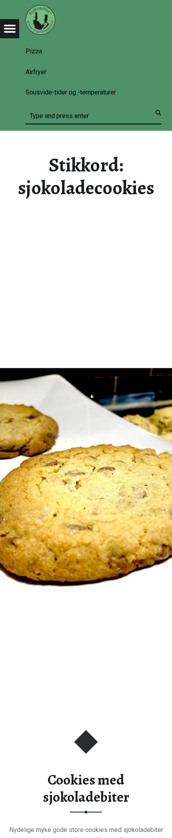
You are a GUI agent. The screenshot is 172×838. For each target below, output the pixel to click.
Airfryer (36, 72)
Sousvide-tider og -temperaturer (71, 92)
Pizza (34, 51)
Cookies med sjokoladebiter (86, 788)
